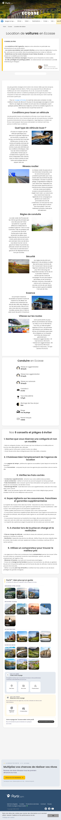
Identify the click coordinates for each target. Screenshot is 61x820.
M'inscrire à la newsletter (13, 777)
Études (50, 804)
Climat (19, 21)
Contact (43, 804)
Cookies (21, 804)
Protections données (32, 804)
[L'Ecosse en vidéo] (10, 620)
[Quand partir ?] (22, 593)
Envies (45, 21)
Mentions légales (12, 804)
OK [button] (53, 815)
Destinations (36, 21)
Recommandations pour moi (46, 721)
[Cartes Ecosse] (33, 609)
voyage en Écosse (20, 100)
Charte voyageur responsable (16, 806)
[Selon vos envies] (22, 609)
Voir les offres (30, 17)
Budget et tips (9, 21)
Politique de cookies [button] (8, 817)
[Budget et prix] (10, 593)
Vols (52, 21)
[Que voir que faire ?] (10, 609)
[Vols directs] (33, 593)
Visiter (27, 21)
